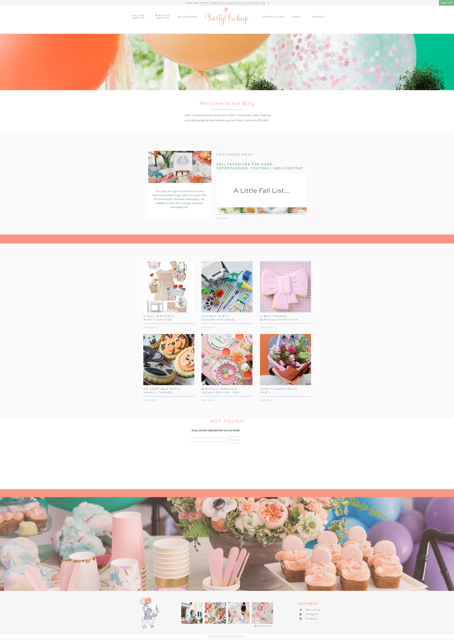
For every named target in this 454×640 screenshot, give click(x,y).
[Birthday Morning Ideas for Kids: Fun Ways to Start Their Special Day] (227, 359)
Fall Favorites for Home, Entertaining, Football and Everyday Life (260, 168)
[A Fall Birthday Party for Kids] (168, 286)
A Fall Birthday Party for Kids (158, 317)
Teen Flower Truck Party (279, 390)
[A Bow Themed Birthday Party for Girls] (285, 286)
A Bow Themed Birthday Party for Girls (279, 319)
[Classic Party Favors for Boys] (227, 286)
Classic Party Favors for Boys (218, 317)
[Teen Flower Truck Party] (285, 359)
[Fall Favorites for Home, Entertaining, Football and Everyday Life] (179, 185)
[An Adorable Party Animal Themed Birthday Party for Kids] (168, 359)
